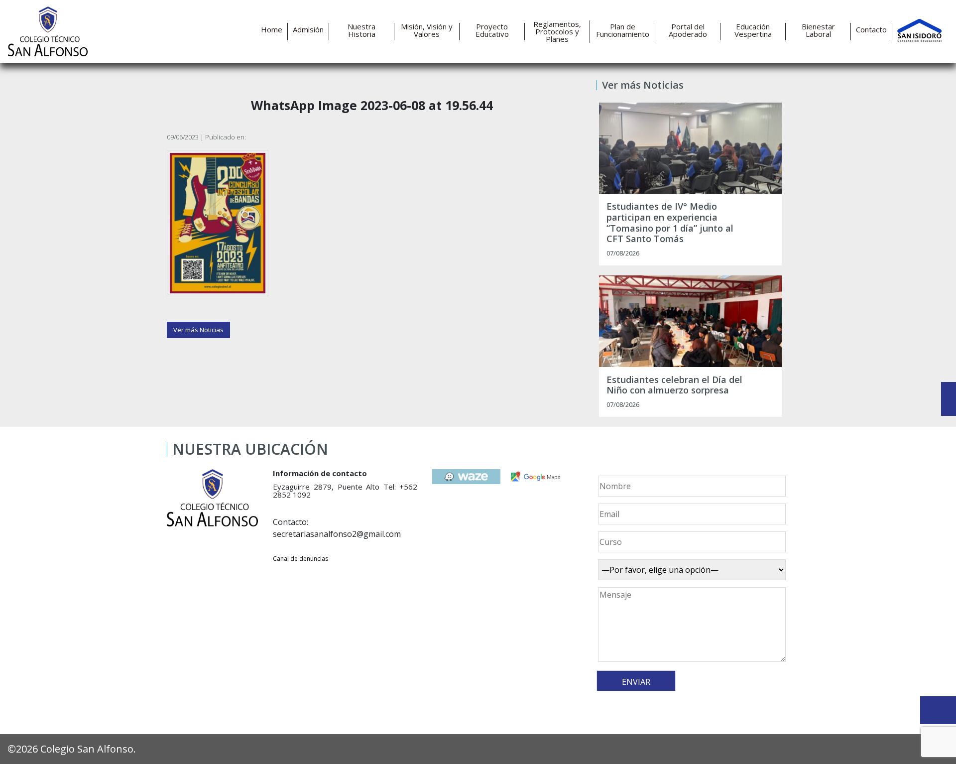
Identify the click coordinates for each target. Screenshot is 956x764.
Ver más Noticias (198, 329)
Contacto (871, 29)
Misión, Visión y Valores (427, 30)
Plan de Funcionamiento (622, 30)
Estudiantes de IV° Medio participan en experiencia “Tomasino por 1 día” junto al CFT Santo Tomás (669, 222)
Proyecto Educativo (492, 30)
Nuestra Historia (361, 30)
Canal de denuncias (300, 558)
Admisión (308, 29)
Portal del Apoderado (688, 30)
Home (271, 29)
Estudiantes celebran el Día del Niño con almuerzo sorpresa (674, 385)
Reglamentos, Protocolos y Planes (557, 31)
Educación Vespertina (753, 30)
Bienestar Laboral (818, 30)
